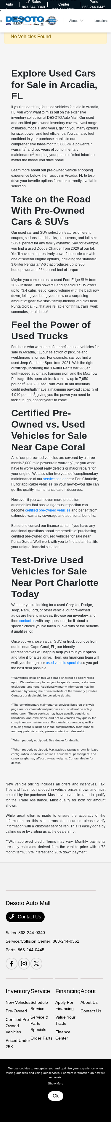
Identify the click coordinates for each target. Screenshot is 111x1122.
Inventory (18, 991)
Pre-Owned (16, 1011)
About (88, 991)
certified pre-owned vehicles (47, 510)
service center (54, 479)
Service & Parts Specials (39, 1023)
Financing (68, 991)
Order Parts (41, 1038)
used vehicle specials (63, 663)
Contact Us (29, 916)
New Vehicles (18, 1002)
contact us (27, 621)
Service (40, 991)
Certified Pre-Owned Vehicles (18, 1025)
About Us (89, 1002)
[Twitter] (36, 964)
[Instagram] (24, 964)
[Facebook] (11, 964)
